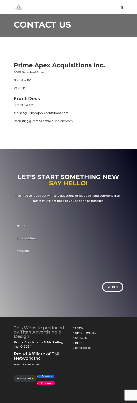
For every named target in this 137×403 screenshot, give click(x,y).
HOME (79, 327)
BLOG (78, 343)
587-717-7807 (23, 105)
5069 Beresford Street (30, 72)
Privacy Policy (25, 378)
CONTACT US (83, 348)
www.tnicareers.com (26, 364)
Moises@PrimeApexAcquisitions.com (41, 113)
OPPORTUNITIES (85, 332)
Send (112, 287)
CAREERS (81, 337)
